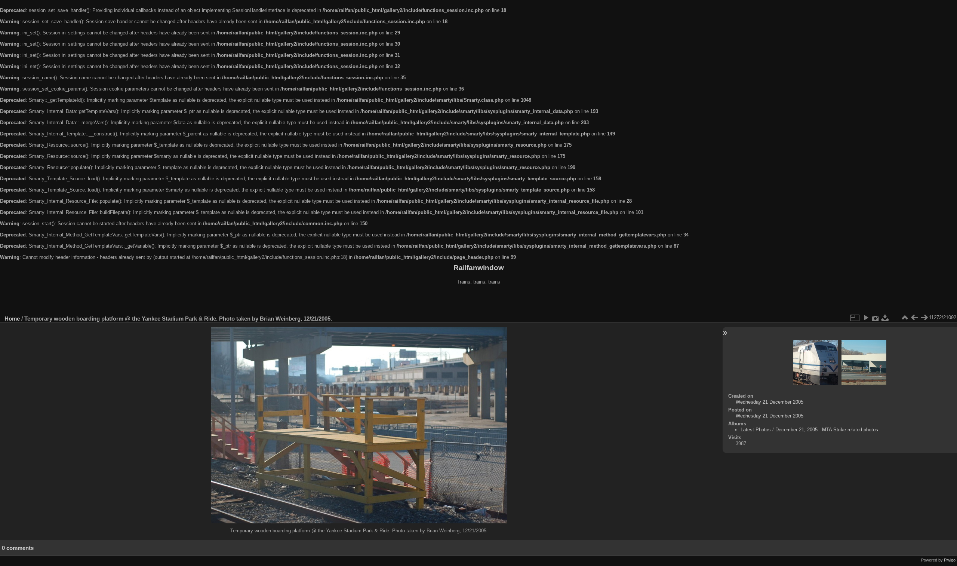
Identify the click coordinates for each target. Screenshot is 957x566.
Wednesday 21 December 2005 (769, 402)
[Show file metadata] (875, 317)
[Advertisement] (478, 301)
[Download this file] (885, 317)
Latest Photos (756, 429)
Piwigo (950, 560)
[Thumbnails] (905, 317)
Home (12, 318)
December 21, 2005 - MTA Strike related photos (826, 429)
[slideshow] (866, 317)
